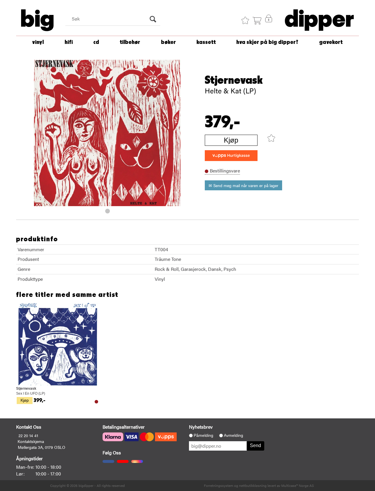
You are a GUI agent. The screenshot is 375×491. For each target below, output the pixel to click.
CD (96, 42)
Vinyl (38, 42)
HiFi (69, 42)
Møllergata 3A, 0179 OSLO (41, 447)
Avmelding (233, 435)
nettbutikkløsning (253, 485)
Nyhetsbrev (201, 426)
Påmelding (203, 435)
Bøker (168, 42)
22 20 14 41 (28, 435)
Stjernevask (234, 80)
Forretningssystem (218, 485)
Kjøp (231, 140)
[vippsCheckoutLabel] (231, 155)
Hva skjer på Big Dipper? (267, 42)
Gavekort (331, 42)
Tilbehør (130, 42)
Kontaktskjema (31, 441)
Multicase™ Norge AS (297, 485)
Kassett (206, 42)
